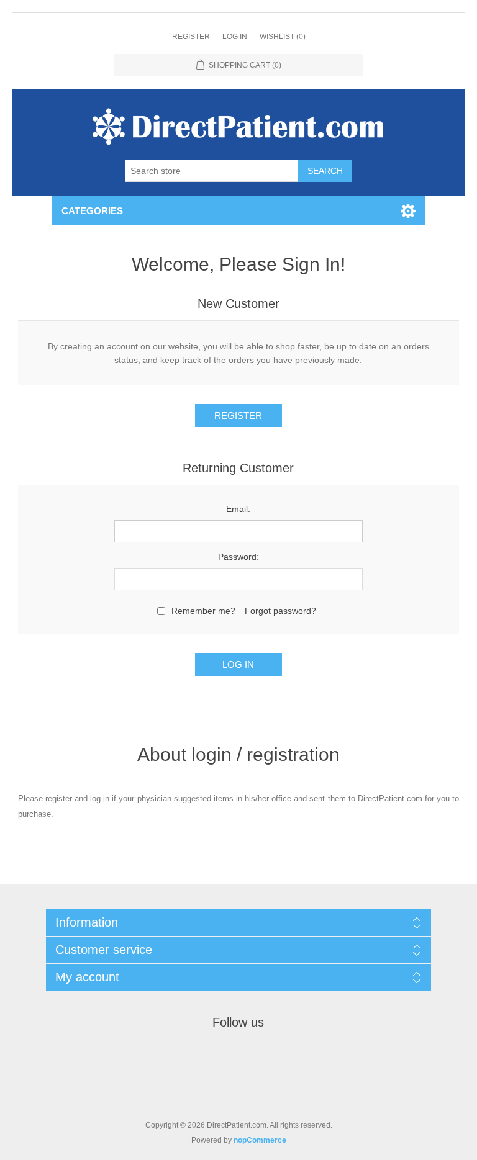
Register (191, 36)
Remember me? (203, 611)
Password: (238, 557)
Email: (238, 509)
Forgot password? (280, 611)
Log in (234, 36)
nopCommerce (260, 1140)
